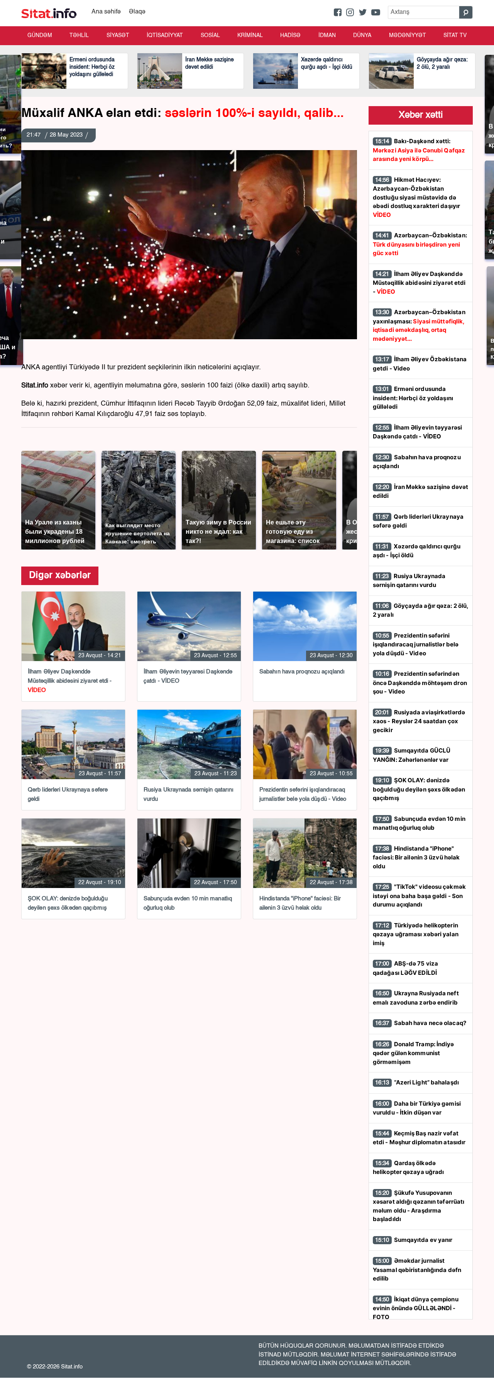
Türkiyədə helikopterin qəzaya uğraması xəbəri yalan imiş (415, 934)
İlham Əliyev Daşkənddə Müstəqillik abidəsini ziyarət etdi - (419, 282)
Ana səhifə (106, 12)
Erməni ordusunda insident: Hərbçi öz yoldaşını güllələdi (413, 397)
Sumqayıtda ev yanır (414, 1239)
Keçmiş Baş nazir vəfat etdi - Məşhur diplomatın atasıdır (419, 1138)
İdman (327, 35)
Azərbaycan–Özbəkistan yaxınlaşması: (419, 325)
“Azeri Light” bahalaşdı (417, 1082)
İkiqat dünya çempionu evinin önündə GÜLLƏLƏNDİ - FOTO (415, 1308)
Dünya (362, 35)
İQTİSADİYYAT (165, 35)
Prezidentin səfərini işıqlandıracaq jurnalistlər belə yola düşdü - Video (415, 644)
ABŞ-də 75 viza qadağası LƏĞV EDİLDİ (405, 968)
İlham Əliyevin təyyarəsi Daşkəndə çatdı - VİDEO (417, 432)
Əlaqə (137, 12)
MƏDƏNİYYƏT (407, 35)
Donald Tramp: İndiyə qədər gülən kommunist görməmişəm (413, 1053)
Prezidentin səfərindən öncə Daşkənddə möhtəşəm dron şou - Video (420, 682)
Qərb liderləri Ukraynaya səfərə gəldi (418, 521)
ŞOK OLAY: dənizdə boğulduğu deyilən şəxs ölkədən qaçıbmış (419, 789)
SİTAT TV (455, 35)
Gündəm (39, 35)
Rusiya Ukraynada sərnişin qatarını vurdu (409, 580)
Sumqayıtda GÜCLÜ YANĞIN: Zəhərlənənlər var (411, 755)
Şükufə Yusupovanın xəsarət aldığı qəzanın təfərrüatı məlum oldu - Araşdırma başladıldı (418, 1206)
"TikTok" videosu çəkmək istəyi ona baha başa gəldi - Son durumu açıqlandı (419, 895)
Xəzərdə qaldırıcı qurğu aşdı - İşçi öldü (416, 551)
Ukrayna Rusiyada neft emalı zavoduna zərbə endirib (416, 998)
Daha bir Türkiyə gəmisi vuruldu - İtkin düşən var (417, 1108)
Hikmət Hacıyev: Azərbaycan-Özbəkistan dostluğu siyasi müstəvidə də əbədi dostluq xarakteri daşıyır (416, 197)
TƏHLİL (79, 35)
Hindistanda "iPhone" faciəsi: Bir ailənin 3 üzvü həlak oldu (416, 857)
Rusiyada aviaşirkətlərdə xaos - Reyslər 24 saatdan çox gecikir (419, 721)
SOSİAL (210, 35)
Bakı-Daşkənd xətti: (419, 149)
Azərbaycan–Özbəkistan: (420, 244)
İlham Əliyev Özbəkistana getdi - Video (420, 363)
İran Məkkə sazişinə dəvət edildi (420, 491)
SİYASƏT (118, 35)
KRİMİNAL (250, 35)
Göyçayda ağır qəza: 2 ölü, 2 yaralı (420, 610)
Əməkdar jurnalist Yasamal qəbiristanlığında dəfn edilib (417, 1269)
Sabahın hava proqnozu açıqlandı (417, 461)
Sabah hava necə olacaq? (420, 1023)
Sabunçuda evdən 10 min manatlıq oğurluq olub (419, 823)
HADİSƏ (290, 35)
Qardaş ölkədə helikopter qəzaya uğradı (408, 1167)
